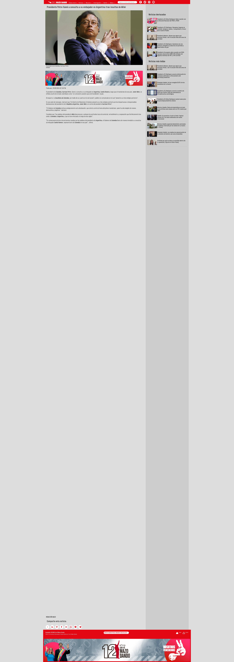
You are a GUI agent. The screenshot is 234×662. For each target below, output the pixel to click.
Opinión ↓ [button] (105, 3)
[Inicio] (57, 3)
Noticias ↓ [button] (81, 3)
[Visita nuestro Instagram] (149, 3)
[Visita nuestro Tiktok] (153, 3)
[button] (47, 627)
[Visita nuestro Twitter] (145, 3)
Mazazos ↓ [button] (88, 3)
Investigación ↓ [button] (97, 3)
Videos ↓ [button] (112, 3)
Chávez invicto (73, 3)
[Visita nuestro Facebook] (140, 3)
